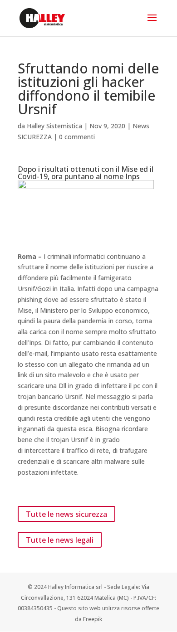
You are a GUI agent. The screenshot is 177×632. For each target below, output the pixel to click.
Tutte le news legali (59, 540)
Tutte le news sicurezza (66, 514)
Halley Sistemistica (54, 126)
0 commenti (77, 136)
